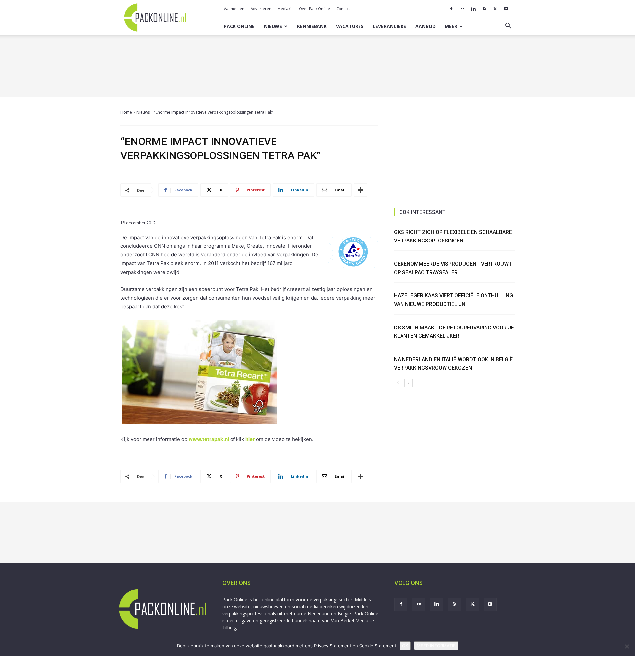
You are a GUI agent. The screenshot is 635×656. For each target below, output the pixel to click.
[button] (508, 26)
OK (405, 645)
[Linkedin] (473, 8)
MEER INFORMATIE (436, 645)
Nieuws (273, 26)
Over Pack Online (314, 8)
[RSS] (484, 8)
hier (250, 439)
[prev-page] (398, 383)
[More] (360, 190)
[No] (626, 646)
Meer (451, 26)
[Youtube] (506, 8)
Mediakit (285, 8)
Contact (343, 8)
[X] (495, 8)
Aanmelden (234, 8)
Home (126, 112)
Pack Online (239, 26)
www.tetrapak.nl (209, 439)
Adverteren (261, 8)
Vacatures (349, 26)
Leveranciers (389, 26)
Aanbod (425, 26)
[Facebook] (451, 8)
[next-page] (408, 383)
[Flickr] (462, 8)
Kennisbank (312, 26)
